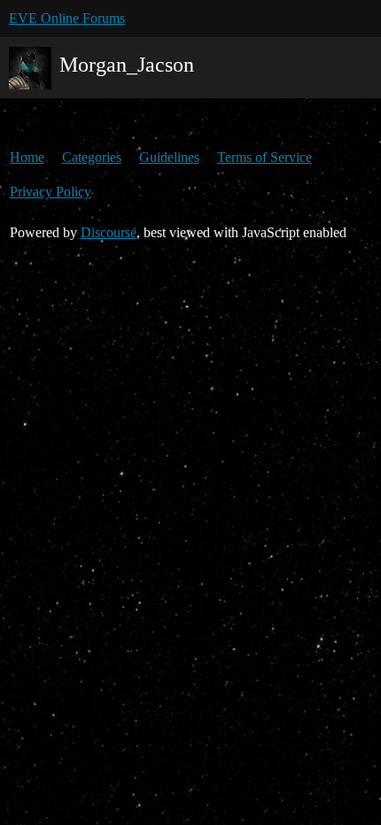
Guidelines (169, 157)
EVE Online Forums (67, 18)
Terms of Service (264, 157)
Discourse (108, 232)
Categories (91, 157)
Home (27, 157)
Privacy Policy (50, 191)
